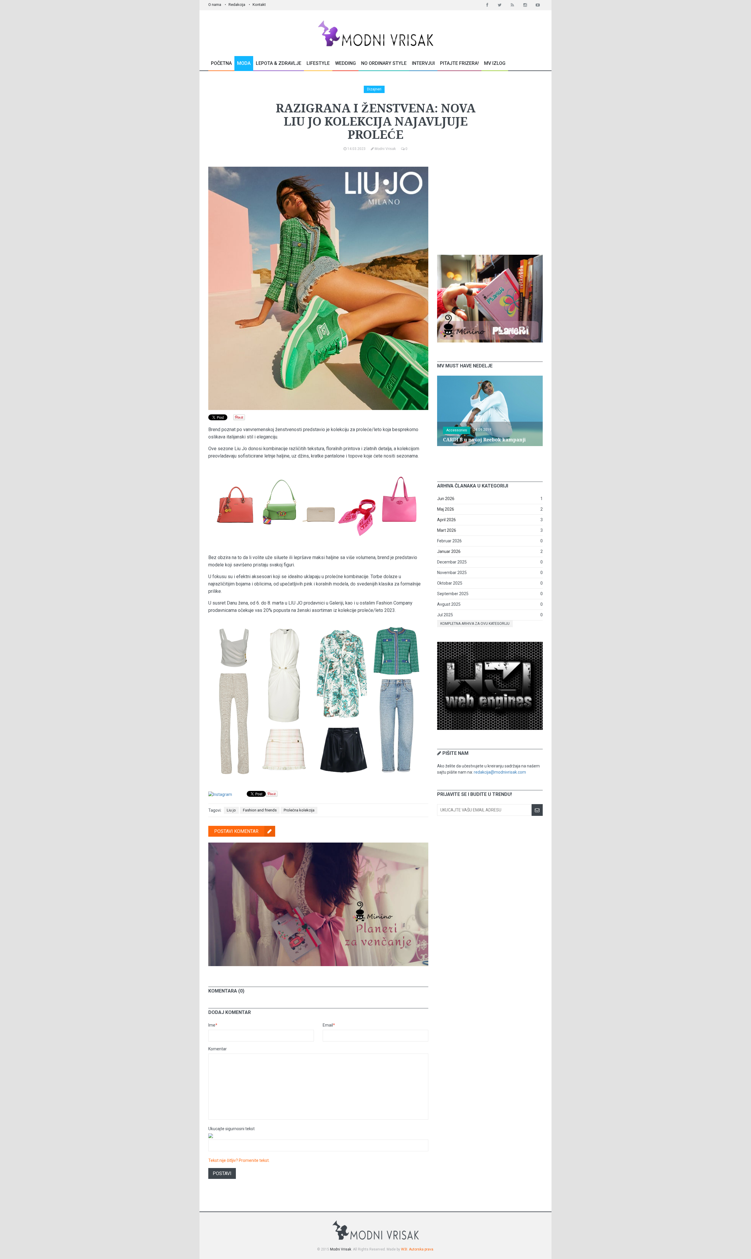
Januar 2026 (449, 551)
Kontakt (259, 4)
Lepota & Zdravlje (278, 63)
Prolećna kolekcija (299, 810)
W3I (404, 1249)
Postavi (222, 1173)
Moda (244, 63)
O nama (214, 4)
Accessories (456, 430)
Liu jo (231, 810)
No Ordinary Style (384, 63)
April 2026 (446, 519)
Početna (221, 63)
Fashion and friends (260, 810)
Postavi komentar (236, 831)
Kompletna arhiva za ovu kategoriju (475, 624)
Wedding (345, 63)
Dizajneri (374, 89)
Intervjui (423, 63)
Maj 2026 (445, 509)
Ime (212, 1025)
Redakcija (237, 4)
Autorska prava (421, 1249)
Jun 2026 (445, 498)
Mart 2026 (446, 530)
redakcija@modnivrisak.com (500, 772)
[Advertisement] (490, 203)
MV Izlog (494, 63)
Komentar (217, 1049)
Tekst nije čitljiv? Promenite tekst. (239, 1160)
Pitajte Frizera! (459, 63)
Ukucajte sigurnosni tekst (231, 1128)
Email (329, 1025)
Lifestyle (318, 63)
